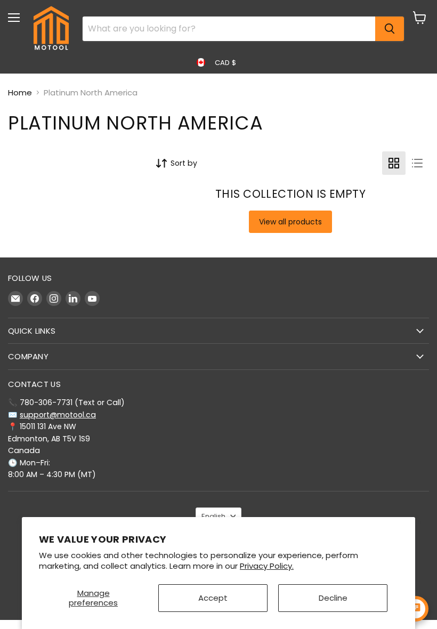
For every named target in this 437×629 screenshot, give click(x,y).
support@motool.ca (58, 414)
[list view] (417, 163)
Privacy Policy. (267, 565)
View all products (290, 221)
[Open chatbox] (415, 609)
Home (20, 92)
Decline (333, 597)
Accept (213, 597)
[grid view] (394, 163)
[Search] (389, 29)
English (213, 516)
